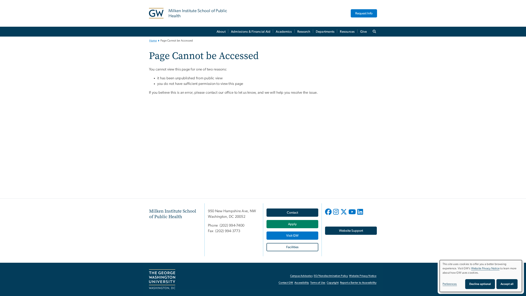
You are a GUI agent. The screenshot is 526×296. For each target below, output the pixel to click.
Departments (325, 31)
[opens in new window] (328, 215)
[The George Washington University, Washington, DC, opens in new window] (162, 279)
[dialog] (481, 276)
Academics (284, 31)
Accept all (507, 284)
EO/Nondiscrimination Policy (331, 276)
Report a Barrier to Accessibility (358, 282)
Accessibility (301, 282)
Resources (347, 31)
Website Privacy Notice (362, 276)
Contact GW (286, 282)
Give (363, 31)
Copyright (333, 282)
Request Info (364, 13)
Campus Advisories (301, 276)
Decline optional (480, 284)
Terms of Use (317, 282)
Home (153, 40)
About (221, 31)
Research (303, 31)
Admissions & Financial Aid (251, 31)
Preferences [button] (450, 284)
